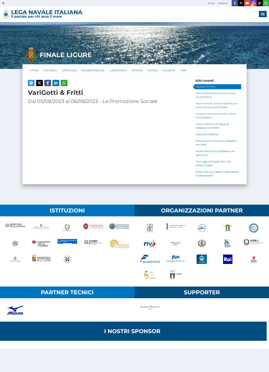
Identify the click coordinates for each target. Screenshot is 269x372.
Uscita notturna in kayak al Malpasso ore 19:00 (212, 126)
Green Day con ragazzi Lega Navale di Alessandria (217, 173)
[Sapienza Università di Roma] (93, 228)
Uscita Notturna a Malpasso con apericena (215, 153)
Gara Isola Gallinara (207, 134)
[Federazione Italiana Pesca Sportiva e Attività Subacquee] (253, 228)
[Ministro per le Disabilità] (67, 228)
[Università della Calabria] (41, 243)
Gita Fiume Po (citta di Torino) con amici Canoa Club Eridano (217, 105)
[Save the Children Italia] (253, 259)
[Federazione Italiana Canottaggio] (227, 228)
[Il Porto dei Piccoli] (227, 243)
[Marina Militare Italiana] (41, 259)
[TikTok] (260, 3)
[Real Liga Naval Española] (149, 275)
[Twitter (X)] (241, 3)
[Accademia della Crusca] (149, 228)
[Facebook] (235, 3)
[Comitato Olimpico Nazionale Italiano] (175, 275)
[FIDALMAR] (201, 243)
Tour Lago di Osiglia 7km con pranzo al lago (213, 163)
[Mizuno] (15, 310)
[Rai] (227, 259)
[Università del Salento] (119, 243)
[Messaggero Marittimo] (175, 259)
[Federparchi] (175, 243)
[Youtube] (247, 3)
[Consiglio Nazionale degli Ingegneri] (175, 228)
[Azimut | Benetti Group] (149, 310)
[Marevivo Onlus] (149, 259)
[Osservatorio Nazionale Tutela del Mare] (201, 259)
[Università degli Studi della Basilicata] (15, 243)
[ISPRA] (253, 243)
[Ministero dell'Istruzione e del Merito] (93, 243)
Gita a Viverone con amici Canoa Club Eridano (216, 95)
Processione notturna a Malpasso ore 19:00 (216, 142)
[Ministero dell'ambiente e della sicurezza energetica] (15, 259)
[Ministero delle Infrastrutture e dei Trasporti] (67, 243)
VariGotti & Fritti (205, 86)
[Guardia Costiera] (67, 259)
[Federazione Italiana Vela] (149, 243)
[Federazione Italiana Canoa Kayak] (201, 228)
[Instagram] (253, 3)
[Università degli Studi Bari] (119, 228)
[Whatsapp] (266, 3)
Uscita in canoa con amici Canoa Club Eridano (216, 115)
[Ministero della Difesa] (15, 228)
